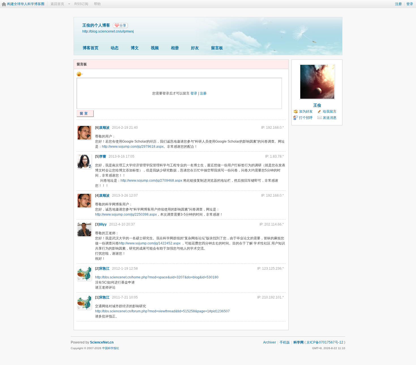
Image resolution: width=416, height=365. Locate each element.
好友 (195, 48)
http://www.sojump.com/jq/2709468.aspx (151, 180)
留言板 (217, 48)
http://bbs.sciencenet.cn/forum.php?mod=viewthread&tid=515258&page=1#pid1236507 (162, 311)
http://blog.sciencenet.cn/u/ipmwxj (108, 31)
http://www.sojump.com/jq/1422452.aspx (150, 243)
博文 (135, 48)
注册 (398, 4)
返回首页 (57, 4)
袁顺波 (104, 128)
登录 (409, 4)
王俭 (317, 105)
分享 (122, 25)
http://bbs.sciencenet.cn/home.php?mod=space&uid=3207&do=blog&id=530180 (156, 277)
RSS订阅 (81, 4)
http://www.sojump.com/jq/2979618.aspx (133, 147)
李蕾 (102, 156)
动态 (115, 48)
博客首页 (90, 48)
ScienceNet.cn (101, 342)
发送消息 (329, 118)
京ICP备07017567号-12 (324, 342)
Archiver (269, 342)
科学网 (298, 342)
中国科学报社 (110, 348)
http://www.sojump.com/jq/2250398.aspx (126, 214)
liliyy (103, 224)
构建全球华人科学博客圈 (25, 4)
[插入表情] (80, 74)
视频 (155, 48)
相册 (175, 48)
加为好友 (306, 111)
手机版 (285, 342)
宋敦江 (104, 268)
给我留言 (329, 111)
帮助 (97, 4)
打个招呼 (306, 118)
